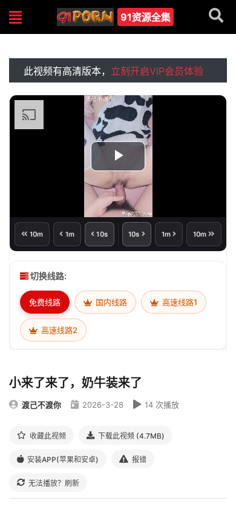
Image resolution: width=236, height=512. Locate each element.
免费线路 (45, 302)
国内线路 (110, 302)
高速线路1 (178, 302)
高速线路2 (58, 330)
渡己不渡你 (41, 404)
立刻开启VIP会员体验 (157, 71)
